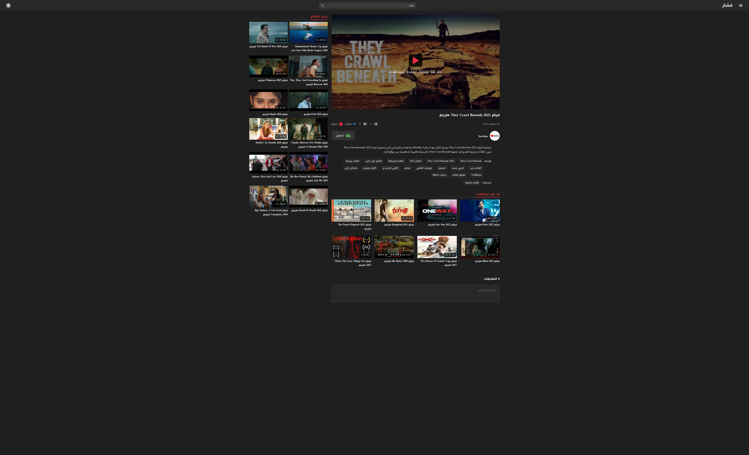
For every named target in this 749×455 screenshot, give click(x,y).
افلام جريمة (352, 161)
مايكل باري (351, 168)
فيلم (407, 168)
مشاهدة (476, 175)
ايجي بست (458, 168)
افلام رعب (475, 168)
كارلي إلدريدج (390, 168)
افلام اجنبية (472, 182)
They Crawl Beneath (470, 161)
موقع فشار (459, 175)
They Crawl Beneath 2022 (441, 161)
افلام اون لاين (374, 161)
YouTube (483, 136)
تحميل (441, 168)
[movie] (495, 139)
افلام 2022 (415, 161)
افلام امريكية (396, 161)
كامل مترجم (369, 168)
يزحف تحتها (439, 175)
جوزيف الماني (424, 168)
